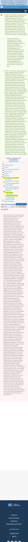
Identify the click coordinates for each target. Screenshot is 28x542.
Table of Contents (13, 161)
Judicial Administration (9, 201)
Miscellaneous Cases (10, 199)
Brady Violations (10, 194)
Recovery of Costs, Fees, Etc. (11, 188)
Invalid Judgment (9, 185)
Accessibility (22, 7)
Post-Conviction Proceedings (11, 177)
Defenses (6, 173)
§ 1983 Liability (9, 192)
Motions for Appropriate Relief (12, 187)
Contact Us (14, 515)
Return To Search (22, 204)
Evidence (6, 167)
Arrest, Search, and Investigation (11, 169)
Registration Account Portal (14, 524)
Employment (14, 521)
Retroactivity (8, 190)
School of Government (10, 11)
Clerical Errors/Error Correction (12, 181)
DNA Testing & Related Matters (12, 183)
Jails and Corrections (10, 197)
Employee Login (14, 533)
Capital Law (6, 175)
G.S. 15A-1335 (8, 179)
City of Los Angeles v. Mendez (13, 204)
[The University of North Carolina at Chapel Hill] (1, 7)
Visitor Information (14, 518)
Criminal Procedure (8, 165)
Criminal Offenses (8, 171)
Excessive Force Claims (12, 195)
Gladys (14, 536)
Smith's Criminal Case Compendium (13, 158)
